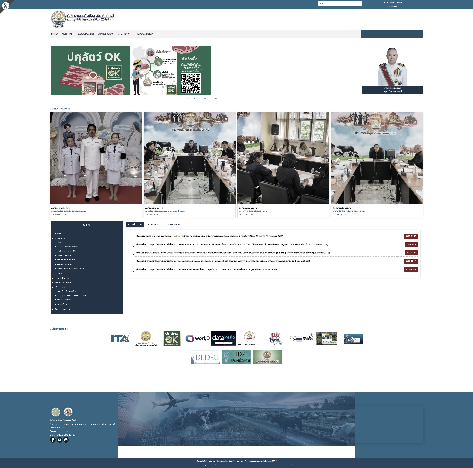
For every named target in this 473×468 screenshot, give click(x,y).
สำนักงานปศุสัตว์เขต (63, 309)
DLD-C (60, 273)
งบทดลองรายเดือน (64, 264)
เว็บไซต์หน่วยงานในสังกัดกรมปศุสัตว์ (71, 268)
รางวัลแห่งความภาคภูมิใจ (66, 251)
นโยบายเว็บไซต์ (201, 461)
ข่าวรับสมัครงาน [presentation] (154, 224)
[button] (48, 72)
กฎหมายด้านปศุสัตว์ (63, 278)
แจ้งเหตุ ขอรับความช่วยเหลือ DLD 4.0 (71, 295)
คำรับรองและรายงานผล (66, 260)
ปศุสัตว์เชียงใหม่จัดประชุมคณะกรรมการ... (349, 211)
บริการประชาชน (61, 287)
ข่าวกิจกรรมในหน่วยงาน (60, 208)
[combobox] (340, 3)
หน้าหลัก (58, 233)
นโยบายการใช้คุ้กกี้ (270, 461)
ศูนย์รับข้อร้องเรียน (64, 300)
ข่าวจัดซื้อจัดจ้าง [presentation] (135, 224)
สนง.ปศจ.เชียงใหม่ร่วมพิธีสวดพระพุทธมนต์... (68, 211)
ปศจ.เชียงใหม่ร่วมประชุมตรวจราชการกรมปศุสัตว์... (165, 211)
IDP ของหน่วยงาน (64, 255)
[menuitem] (55, 34)
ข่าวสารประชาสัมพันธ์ (63, 282)
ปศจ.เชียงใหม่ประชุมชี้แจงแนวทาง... (253, 211)
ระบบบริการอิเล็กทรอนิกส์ (66, 291)
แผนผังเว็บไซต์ (62, 304)
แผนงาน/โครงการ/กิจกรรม (67, 246)
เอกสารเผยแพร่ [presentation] (174, 224)
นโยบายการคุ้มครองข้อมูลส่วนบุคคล (250, 461)
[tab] (135, 225)
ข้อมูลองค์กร (60, 238)
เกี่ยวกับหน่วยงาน (63, 242)
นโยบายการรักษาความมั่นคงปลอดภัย (222, 461)
